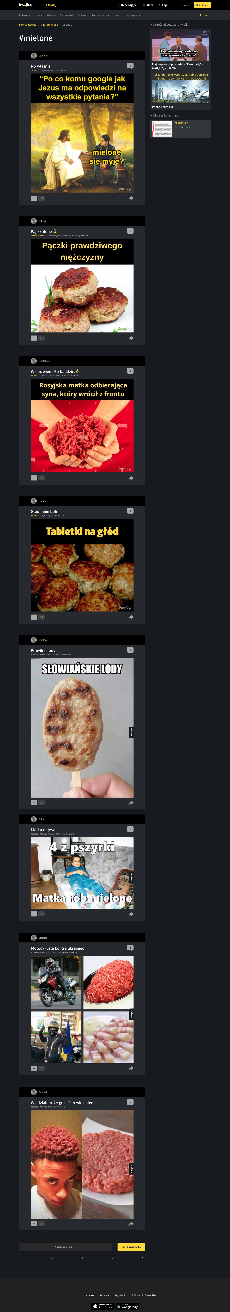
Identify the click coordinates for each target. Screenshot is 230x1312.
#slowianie (57, 654)
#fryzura (51, 1107)
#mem (42, 654)
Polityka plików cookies (144, 1295)
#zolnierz (75, 375)
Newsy (118, 15)
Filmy (149, 5)
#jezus (53, 70)
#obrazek (35, 654)
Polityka (82, 15)
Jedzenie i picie (37, 236)
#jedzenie (52, 515)
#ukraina (50, 952)
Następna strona (64, 1247)
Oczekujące (129, 5)
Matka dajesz (43, 829)
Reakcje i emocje (100, 15)
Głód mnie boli (44, 511)
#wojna (59, 375)
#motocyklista (61, 952)
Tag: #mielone (49, 24)
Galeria (51, 15)
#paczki (64, 236)
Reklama (104, 1295)
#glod (44, 515)
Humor (38, 15)
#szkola (43, 834)
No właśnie (41, 66)
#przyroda (60, 834)
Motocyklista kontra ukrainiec (57, 948)
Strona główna (27, 24)
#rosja (44, 375)
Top (164, 5)
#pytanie (46, 70)
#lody (49, 654)
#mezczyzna (54, 236)
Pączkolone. (42, 231)
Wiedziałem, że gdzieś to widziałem (62, 1102)
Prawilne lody (43, 650)
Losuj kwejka (134, 1247)
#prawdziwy (74, 236)
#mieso (67, 375)
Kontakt (90, 1295)
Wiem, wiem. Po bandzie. (53, 371)
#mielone (61, 70)
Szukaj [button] (204, 15)
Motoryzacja (133, 15)
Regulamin (120, 1295)
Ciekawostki (66, 15)
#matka (51, 375)
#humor (43, 1107)
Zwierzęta (24, 15)
